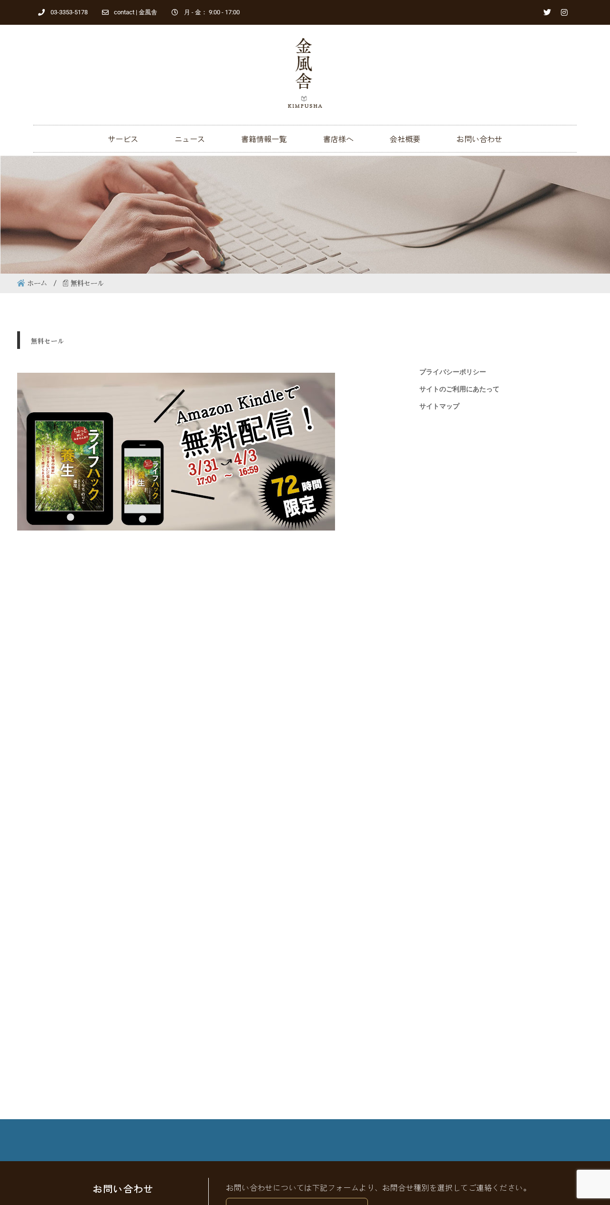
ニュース (189, 138)
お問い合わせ (479, 138)
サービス (123, 138)
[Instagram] (564, 12)
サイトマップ (439, 406)
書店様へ (338, 138)
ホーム (37, 283)
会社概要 (405, 138)
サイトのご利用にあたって (459, 389)
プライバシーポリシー (452, 372)
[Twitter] (547, 12)
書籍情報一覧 (264, 138)
